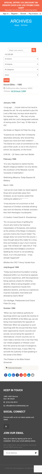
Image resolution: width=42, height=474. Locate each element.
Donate (23, 13)
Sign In (6, 13)
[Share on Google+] (13, 375)
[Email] (32, 375)
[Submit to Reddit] (25, 375)
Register (14, 13)
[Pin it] (21, 375)
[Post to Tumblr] (17, 375)
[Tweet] (9, 375)
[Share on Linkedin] (28, 375)
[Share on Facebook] (5, 375)
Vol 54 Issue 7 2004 (18, 91)
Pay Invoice (33, 13)
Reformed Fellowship (15, 368)
